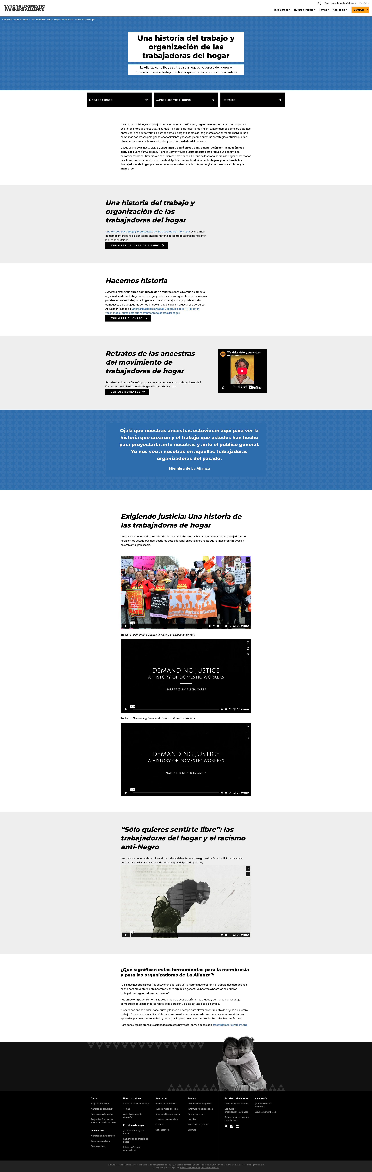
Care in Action (98, 1146)
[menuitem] (362, 3)
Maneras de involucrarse (103, 1135)
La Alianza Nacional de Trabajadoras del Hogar (28, 2)
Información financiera (166, 1119)
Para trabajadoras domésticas (339, 3)
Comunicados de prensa (200, 1103)
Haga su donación (100, 1103)
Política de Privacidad (190, 1167)
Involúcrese (281, 9)
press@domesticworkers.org (229, 1025)
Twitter (226, 1126)
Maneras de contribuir (101, 1109)
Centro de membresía (265, 1112)
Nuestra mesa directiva (166, 1109)
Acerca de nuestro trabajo (136, 1103)
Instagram (237, 1126)
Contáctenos (162, 1130)
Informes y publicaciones (200, 1109)
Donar (359, 9)
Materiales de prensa (198, 1124)
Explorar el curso (126, 318)
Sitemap (192, 1130)
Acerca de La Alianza (165, 1103)
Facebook (231, 1126)
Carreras (159, 1124)
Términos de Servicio (210, 1167)
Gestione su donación (102, 1114)
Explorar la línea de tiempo (135, 245)
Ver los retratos (125, 391)
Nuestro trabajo (303, 9)
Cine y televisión (196, 1114)
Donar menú (367, 10)
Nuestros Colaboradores (167, 1114)
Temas (323, 9)
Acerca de (339, 9)
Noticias (192, 1119)
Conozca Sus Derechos (236, 1103)
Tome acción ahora (100, 1141)
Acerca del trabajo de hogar (15, 19)
